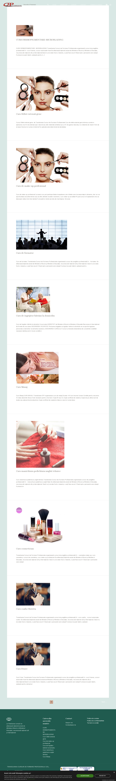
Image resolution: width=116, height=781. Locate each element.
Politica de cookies (93, 718)
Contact (83, 4)
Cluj (60, 42)
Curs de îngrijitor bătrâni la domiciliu (35, 315)
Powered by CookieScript (108, 780)
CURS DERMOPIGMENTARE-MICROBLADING (39, 39)
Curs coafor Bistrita (26, 609)
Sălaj (76, 42)
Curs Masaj (21, 387)
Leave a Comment (22, 42)
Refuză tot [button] (102, 775)
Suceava (89, 42)
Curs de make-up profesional (31, 186)
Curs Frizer (22, 668)
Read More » (20, 59)
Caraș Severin (53, 42)
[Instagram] (110, 5)
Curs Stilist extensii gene (28, 114)
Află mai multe (31, 779)
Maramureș (65, 42)
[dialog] (58, 776)
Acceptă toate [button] (85, 775)
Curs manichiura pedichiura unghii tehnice (38, 471)
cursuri (64, 318)
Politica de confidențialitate (95, 721)
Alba (30, 42)
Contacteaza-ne (71, 725)
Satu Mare (82, 42)
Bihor (34, 42)
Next (104, 702)
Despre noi (63, 4)
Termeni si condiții (96, 4)
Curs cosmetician (25, 548)
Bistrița (39, 42)
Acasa (54, 4)
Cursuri (73, 4)
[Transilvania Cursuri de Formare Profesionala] (12, 4)
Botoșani (45, 42)
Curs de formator (25, 253)
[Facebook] (107, 5)
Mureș (72, 42)
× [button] (114, 772)
